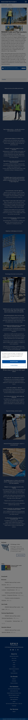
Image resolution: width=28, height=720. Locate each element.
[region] (14, 360)
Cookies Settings (14, 365)
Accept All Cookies (14, 361)
